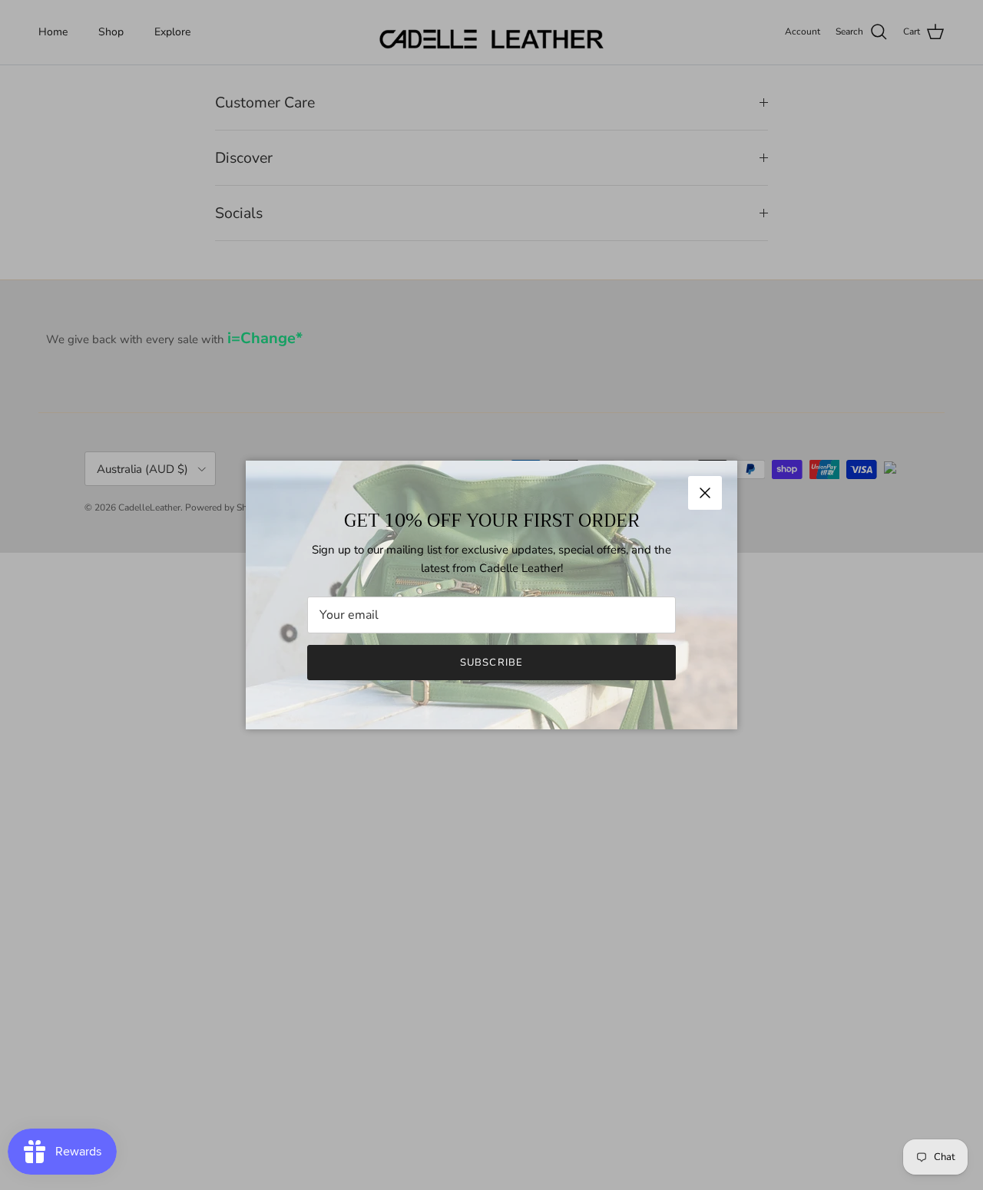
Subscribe (491, 662)
